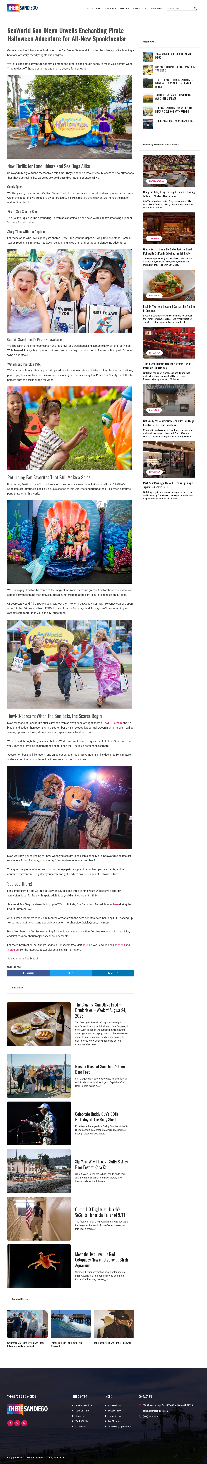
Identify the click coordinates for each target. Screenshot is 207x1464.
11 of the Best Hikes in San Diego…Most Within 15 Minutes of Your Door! (174, 83)
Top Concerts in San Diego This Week (113, 1343)
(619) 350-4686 (150, 1416)
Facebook (119, 945)
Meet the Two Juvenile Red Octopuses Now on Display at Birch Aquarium (101, 1259)
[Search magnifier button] (195, 8)
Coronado (154, 296)
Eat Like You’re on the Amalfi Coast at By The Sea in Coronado (169, 308)
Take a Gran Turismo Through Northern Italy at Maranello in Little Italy (167, 365)
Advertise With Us (83, 1405)
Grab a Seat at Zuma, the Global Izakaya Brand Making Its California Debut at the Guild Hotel (167, 251)
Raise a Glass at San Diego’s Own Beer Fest (100, 1069)
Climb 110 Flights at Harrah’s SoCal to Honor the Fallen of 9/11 (100, 1212)
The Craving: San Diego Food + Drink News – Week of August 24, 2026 (100, 1010)
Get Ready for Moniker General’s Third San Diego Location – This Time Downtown (168, 423)
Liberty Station (156, 181)
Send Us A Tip (82, 1411)
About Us (79, 1416)
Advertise (156, 8)
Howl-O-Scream (112, 722)
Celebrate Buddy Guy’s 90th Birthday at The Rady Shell (96, 1116)
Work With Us (81, 1421)
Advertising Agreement (119, 1426)
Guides (124, 8)
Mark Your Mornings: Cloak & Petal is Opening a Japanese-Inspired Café (168, 485)
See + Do (110, 8)
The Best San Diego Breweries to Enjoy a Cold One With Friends (173, 109)
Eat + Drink (94, 8)
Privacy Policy (114, 1411)
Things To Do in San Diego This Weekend (66, 1344)
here (116, 904)
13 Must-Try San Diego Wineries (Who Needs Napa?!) (173, 96)
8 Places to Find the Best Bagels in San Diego (175, 68)
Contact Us (80, 1426)
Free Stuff (139, 8)
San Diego (154, 238)
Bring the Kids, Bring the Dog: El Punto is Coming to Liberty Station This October (169, 194)
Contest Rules (115, 1405)
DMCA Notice (114, 1421)
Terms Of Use (115, 1416)
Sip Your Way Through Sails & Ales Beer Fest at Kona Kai (101, 1164)
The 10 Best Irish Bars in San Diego (174, 121)
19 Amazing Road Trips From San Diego (173, 55)
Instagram (13, 949)
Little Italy (154, 353)
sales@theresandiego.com (156, 1411)
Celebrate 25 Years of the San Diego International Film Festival (26, 1344)
